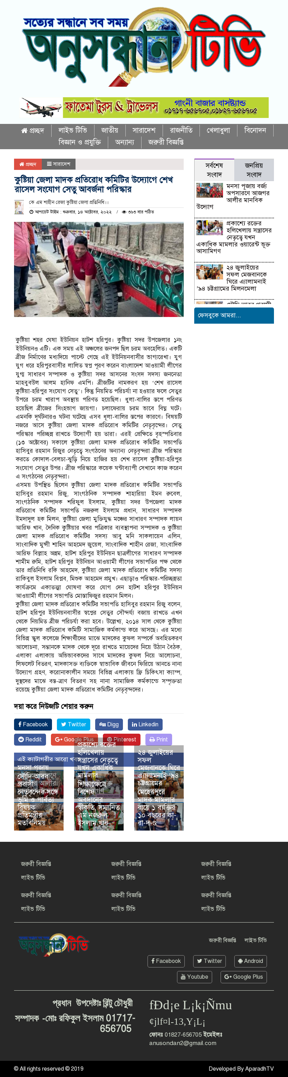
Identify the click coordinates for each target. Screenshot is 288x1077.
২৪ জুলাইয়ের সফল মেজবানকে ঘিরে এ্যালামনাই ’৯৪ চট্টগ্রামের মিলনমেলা (159, 771)
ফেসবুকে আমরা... (219, 315)
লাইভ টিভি (73, 130)
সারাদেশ (144, 130)
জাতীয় (110, 130)
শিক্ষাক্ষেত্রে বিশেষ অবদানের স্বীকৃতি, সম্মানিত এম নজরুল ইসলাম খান (99, 803)
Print (161, 739)
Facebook (34, 724)
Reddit (33, 739)
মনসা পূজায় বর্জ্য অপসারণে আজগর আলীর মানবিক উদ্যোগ (232, 196)
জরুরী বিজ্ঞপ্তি (166, 142)
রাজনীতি (181, 130)
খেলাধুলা (218, 130)
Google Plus (247, 976)
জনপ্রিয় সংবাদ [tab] (254, 170)
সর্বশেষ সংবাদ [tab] (214, 170)
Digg (112, 724)
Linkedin (147, 724)
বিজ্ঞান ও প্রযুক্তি (80, 142)
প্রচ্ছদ (36, 130)
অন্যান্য (124, 142)
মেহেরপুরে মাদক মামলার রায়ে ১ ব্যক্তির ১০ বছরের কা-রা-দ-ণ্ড (157, 807)
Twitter (76, 724)
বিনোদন (255, 130)
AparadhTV (259, 1068)
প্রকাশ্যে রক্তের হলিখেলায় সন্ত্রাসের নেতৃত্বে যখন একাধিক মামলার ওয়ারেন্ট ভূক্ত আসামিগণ (98, 767)
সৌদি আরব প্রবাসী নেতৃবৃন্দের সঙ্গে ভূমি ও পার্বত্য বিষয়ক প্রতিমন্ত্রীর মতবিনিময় (38, 799)
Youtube (197, 976)
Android (253, 961)
